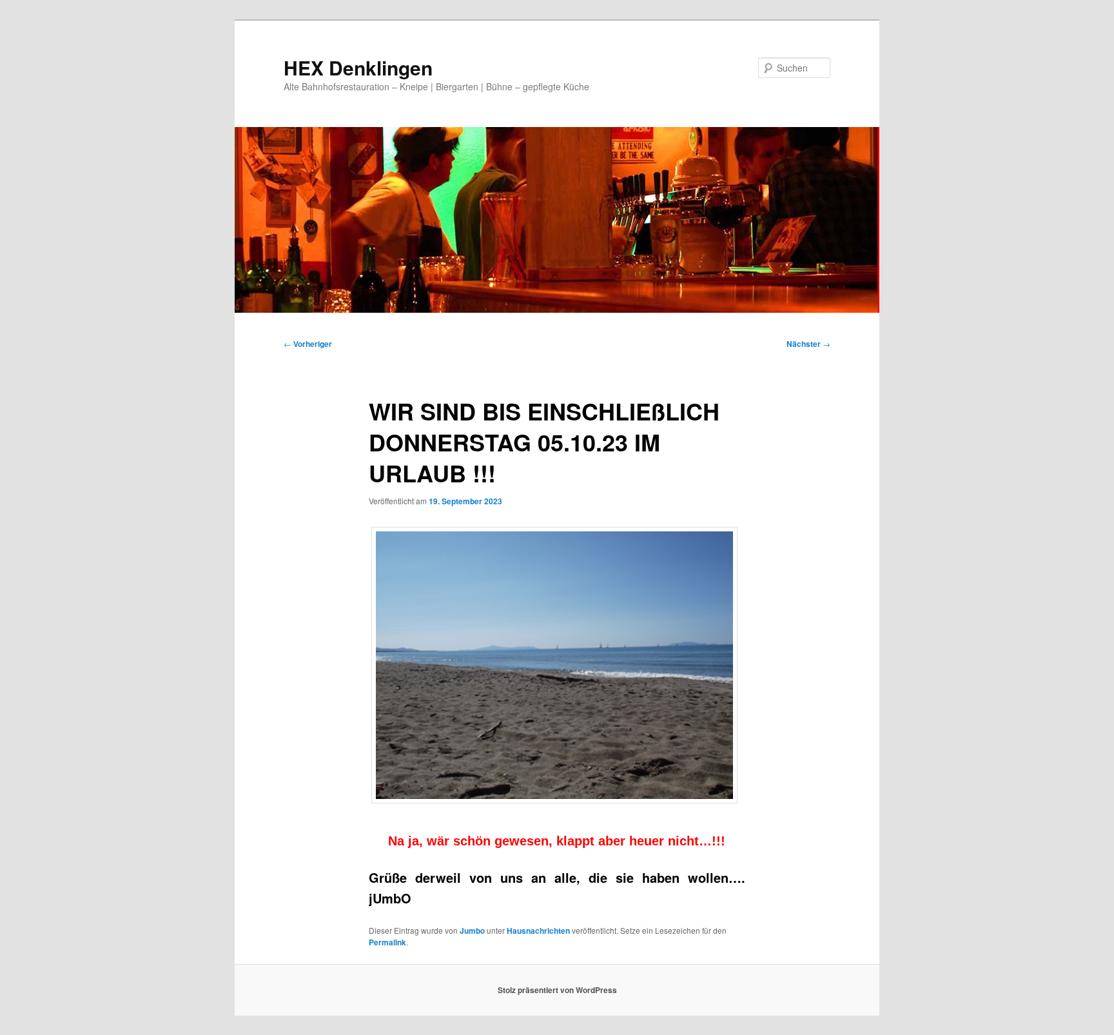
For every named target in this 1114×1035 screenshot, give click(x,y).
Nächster (808, 344)
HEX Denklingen (358, 67)
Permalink (387, 942)
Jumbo (472, 930)
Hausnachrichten (538, 930)
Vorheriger (308, 344)
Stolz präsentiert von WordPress (557, 990)
